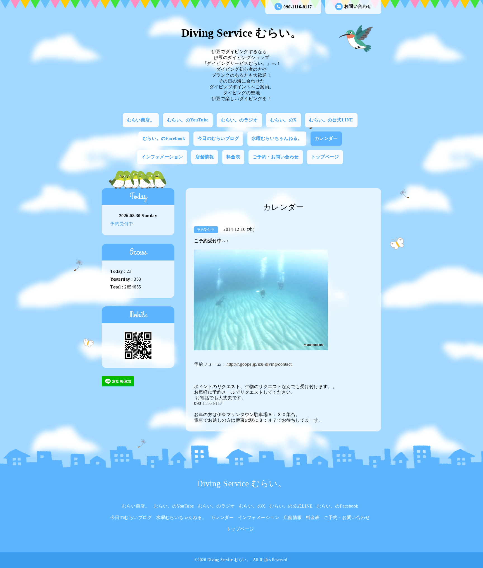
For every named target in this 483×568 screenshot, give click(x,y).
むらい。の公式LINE (331, 120)
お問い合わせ (358, 6)
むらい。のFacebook (164, 138)
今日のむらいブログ (218, 138)
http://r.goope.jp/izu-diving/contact (259, 364)
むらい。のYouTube (188, 120)
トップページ (325, 156)
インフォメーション (162, 156)
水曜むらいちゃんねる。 (277, 138)
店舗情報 (204, 156)
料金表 (233, 156)
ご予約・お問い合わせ (276, 156)
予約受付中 (121, 223)
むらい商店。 (141, 120)
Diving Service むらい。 (241, 33)
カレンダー (326, 138)
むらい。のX (283, 120)
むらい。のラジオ (239, 120)
